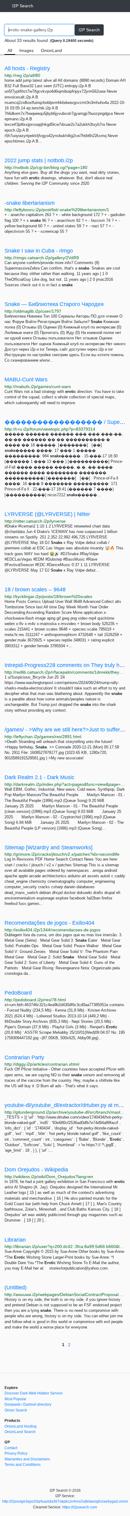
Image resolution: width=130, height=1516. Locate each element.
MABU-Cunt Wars (26, 379)
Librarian (15, 1240)
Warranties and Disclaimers (27, 1459)
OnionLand (51, 50)
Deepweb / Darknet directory (28, 1404)
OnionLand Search (20, 1432)
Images (26, 50)
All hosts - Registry (27, 68)
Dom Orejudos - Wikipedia (36, 1170)
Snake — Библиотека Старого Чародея (54, 304)
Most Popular (15, 1399)
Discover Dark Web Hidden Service (34, 1393)
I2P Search (22, 5)
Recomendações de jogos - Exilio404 (49, 923)
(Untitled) (16, 1287)
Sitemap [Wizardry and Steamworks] (49, 847)
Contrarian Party (24, 1057)
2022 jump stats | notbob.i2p (39, 160)
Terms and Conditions (23, 1464)
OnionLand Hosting (21, 1426)
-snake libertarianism (30, 203)
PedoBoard (18, 993)
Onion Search (16, 1410)
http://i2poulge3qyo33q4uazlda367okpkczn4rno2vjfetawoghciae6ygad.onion (65, 1501)
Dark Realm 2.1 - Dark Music (39, 777)
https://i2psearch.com (79, 1507)
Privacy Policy (16, 1453)
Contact (11, 1448)
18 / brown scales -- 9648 (35, 589)
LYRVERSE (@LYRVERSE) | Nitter (47, 514)
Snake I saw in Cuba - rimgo (39, 251)
